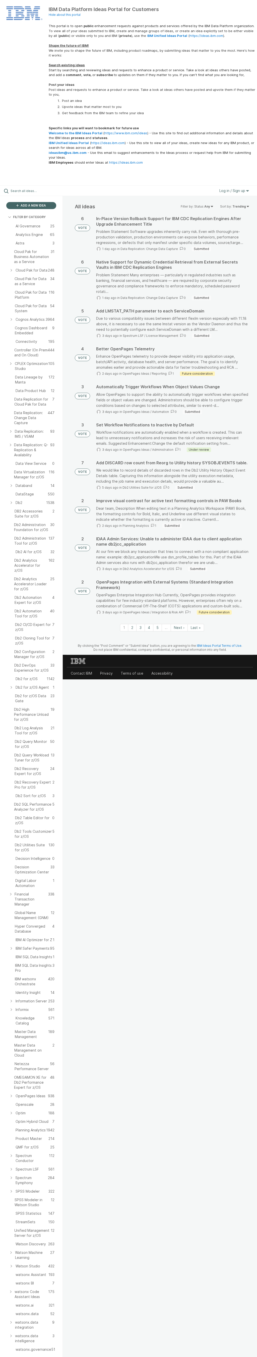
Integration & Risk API (167, 612)
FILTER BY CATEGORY (29, 217)
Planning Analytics (135, 526)
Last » (196, 627)
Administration (162, 449)
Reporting (159, 373)
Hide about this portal (65, 15)
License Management (162, 336)
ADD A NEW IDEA (33, 205)
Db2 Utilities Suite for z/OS (142, 487)
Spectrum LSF (133, 336)
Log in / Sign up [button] (232, 190)
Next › (179, 627)
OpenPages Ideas (135, 373)
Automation (160, 412)
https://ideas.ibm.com (206, 36)
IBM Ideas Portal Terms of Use (219, 646)
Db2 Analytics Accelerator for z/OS (148, 569)
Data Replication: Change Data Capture (149, 249)
